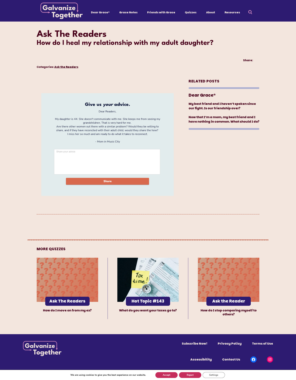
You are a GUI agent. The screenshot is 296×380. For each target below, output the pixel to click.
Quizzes (190, 12)
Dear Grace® (100, 12)
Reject (190, 375)
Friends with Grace (161, 12)
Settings (213, 375)
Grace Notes (128, 12)
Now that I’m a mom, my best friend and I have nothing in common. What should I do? (224, 119)
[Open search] (252, 12)
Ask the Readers (66, 67)
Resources (232, 12)
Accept (166, 375)
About (210, 12)
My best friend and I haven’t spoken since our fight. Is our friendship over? (222, 106)
